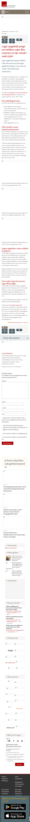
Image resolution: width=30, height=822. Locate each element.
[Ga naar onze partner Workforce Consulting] (19, 689)
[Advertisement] (15, 590)
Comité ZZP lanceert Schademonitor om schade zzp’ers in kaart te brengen (14, 535)
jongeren (19, 322)
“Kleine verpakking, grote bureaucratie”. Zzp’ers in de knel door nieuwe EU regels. (17, 573)
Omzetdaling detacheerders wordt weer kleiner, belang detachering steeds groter (14, 489)
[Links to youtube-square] (8, 741)
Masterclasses (18, 779)
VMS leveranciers (19, 784)
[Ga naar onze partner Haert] (10, 702)
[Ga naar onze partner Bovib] (19, 657)
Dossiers (4, 777)
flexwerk (15, 322)
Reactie (4, 381)
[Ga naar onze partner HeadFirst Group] (19, 663)
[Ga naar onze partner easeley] (19, 683)
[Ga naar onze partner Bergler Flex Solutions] (10, 728)
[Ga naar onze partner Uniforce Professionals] (19, 721)
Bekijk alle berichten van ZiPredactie (11, 367)
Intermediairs (18, 786)
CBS (10, 322)
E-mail (4, 408)
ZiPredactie (5, 31)
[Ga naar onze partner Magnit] (10, 657)
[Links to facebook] (13, 741)
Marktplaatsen (19, 782)
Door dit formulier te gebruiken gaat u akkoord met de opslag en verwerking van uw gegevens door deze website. (15, 427)
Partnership (18, 789)
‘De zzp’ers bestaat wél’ (16, 305)
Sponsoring (18, 791)
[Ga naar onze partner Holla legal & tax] (19, 702)
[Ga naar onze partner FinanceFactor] (19, 644)
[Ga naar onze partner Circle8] (10, 650)
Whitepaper (5, 781)
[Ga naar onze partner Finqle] (10, 644)
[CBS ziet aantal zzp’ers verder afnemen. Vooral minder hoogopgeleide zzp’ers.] (15, 499)
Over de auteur (11, 338)
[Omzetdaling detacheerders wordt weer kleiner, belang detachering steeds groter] (15, 476)
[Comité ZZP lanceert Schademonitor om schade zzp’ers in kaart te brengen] (15, 522)
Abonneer (19, 764)
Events (16, 777)
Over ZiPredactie (7, 353)
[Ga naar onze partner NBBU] (10, 715)
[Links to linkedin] (18, 741)
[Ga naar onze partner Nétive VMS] (10, 708)
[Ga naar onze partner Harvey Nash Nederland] (10, 670)
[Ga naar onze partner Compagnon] (10, 663)
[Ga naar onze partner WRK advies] (19, 728)
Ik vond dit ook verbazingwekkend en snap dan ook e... (15, 631)
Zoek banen (5, 794)
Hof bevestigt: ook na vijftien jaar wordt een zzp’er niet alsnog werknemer (17, 558)
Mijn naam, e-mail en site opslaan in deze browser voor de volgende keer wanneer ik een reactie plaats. (14, 420)
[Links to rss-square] (22, 741)
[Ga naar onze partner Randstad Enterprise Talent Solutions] (10, 683)
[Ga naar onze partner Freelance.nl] (19, 708)
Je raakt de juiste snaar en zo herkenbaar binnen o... (14, 621)
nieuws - (5, 485)
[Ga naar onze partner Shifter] (10, 696)
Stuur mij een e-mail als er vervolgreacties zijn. (15, 433)
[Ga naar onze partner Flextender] (19, 650)
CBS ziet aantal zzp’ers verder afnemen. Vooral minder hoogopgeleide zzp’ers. (12, 512)
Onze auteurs (5, 789)
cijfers (12, 322)
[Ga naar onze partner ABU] (19, 715)
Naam (4, 402)
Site (3, 414)
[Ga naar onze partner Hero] (19, 670)
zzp (27, 322)
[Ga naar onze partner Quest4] (10, 689)
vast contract (24, 322)
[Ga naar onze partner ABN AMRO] (19, 696)
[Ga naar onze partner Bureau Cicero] (10, 721)
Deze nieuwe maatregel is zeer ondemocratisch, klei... (14, 612)
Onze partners (5, 791)
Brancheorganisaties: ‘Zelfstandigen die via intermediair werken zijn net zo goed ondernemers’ (14, 566)
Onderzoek (5, 779)
